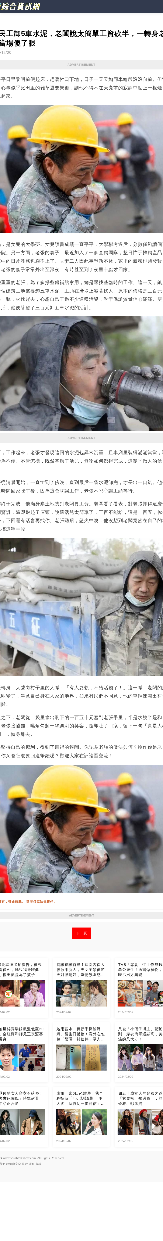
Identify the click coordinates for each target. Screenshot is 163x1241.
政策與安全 (13, 1164)
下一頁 (81, 933)
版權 (38, 1164)
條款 (25, 1164)
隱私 (32, 1164)
